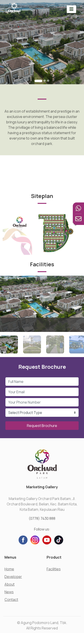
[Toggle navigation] (71, 9)
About (9, 584)
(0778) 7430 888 (42, 518)
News (9, 591)
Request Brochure (42, 425)
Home (9, 568)
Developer (13, 576)
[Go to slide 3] (48, 81)
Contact (11, 599)
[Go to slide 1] (38, 81)
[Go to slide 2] (44, 81)
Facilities (54, 568)
